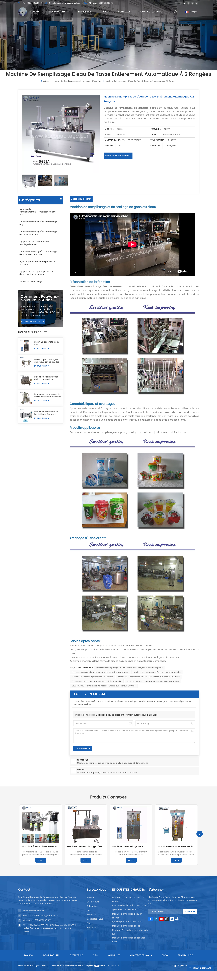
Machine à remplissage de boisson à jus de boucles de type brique (47, 395)
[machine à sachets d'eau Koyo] (26, 345)
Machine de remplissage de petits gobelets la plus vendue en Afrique (149, 677)
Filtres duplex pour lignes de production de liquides (46, 360)
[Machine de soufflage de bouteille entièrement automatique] (26, 415)
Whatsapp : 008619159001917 (37, 920)
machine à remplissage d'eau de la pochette (40, 846)
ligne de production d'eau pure (127, 921)
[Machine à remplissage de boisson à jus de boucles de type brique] (26, 398)
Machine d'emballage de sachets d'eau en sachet (131, 846)
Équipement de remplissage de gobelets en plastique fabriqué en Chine (103, 686)
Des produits (57, 12)
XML (172, 965)
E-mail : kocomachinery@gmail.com (65, 3)
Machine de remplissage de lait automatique (46, 378)
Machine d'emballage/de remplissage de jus (38, 223)
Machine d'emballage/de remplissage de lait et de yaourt (38, 233)
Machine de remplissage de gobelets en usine (92, 677)
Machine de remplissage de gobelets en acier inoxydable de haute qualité (129, 667)
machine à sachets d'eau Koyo (46, 343)
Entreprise (84, 12)
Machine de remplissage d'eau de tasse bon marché (157, 672)
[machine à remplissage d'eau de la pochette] (40, 824)
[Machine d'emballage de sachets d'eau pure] (176, 824)
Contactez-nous (151, 12)
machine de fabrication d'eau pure (129, 905)
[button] (199, 834)
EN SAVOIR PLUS (41, 348)
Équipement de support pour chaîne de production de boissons (37, 273)
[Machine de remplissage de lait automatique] (26, 380)
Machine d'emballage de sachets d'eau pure (176, 846)
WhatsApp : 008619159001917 (101, 3)
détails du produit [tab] (81, 199)
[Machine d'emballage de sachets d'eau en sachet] (131, 824)
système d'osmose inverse (125, 909)
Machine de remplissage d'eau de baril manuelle (86, 846)
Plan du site (92, 927)
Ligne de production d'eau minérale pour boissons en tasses (153, 681)
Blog (89, 923)
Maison (34, 12)
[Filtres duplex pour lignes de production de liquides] (26, 363)
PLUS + (40, 860)
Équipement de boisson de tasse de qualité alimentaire (96, 681)
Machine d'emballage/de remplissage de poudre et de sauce (38, 253)
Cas (105, 12)
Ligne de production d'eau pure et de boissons (37, 263)
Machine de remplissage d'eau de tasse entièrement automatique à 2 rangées (119, 714)
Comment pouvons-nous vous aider (40, 298)
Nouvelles (124, 12)
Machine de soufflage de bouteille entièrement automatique (46, 413)
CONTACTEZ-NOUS (31, 321)
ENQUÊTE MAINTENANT (119, 155)
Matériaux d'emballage (30, 281)
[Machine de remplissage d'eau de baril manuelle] (86, 824)
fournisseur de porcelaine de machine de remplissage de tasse (100, 672)
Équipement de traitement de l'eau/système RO (34, 243)
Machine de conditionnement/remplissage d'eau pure (77, 81)
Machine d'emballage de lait (126, 925)
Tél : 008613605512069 (32, 3)
